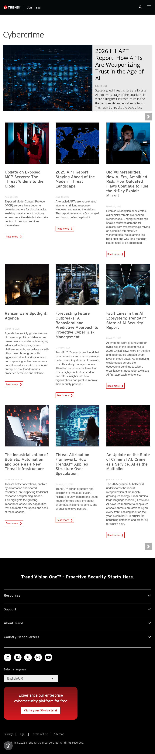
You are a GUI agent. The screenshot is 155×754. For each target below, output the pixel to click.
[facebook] (18, 657)
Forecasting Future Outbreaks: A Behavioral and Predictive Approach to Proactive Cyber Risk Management (77, 325)
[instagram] (38, 657)
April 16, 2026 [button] (62, 196)
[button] (31, 678)
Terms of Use (39, 734)
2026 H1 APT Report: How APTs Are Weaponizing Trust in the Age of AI (119, 64)
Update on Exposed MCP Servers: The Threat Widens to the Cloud (24, 179)
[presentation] (27, 143)
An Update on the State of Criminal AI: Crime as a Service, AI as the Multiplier (128, 461)
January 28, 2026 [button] (114, 479)
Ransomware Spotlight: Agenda (26, 315)
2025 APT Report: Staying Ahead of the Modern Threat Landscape (75, 179)
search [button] (140, 7)
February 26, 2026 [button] (13, 479)
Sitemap (59, 734)
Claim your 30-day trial (39, 709)
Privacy (8, 734)
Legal (22, 734)
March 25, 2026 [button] (113, 206)
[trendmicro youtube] (48, 657)
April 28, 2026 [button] (11, 196)
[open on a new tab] (28, 657)
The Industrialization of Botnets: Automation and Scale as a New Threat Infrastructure (26, 461)
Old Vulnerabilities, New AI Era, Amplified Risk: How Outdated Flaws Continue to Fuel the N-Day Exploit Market (127, 184)
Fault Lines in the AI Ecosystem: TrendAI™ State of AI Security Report (126, 320)
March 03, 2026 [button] (113, 338)
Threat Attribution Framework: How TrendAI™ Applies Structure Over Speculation (72, 464)
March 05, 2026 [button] (63, 347)
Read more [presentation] (12, 236)
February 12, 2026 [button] (64, 484)
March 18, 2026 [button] (12, 328)
